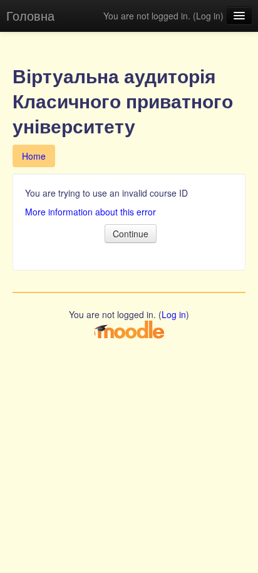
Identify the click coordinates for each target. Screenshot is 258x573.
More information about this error (90, 211)
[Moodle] (129, 329)
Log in (208, 15)
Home (34, 156)
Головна (30, 15)
